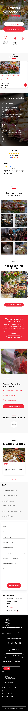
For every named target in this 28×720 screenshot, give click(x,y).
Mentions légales (9, 682)
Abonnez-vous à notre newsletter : (11, 661)
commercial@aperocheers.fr (14, 612)
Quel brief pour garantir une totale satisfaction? (13, 469)
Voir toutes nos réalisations (14, 304)
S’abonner (6, 668)
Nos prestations (9, 677)
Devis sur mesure (9, 680)
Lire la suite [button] (6, 175)
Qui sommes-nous (10, 678)
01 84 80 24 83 (9, 607)
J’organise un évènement (15, 406)
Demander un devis (14, 655)
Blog (6, 681)
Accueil (7, 676)
